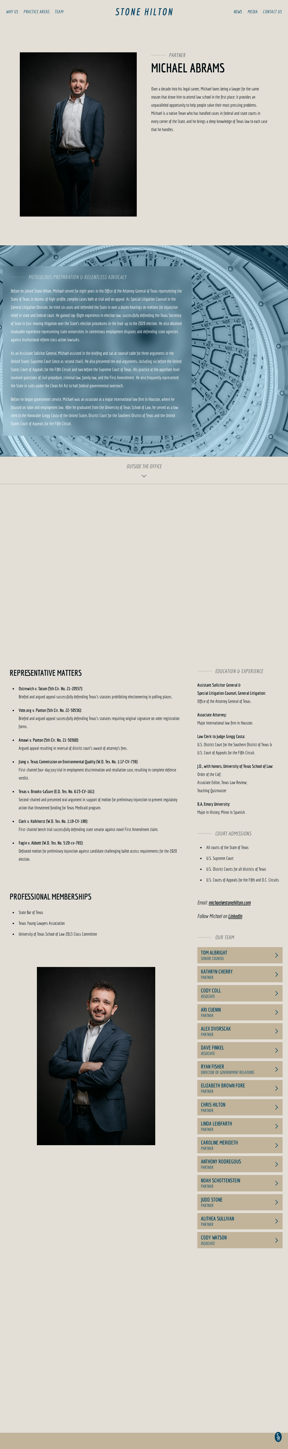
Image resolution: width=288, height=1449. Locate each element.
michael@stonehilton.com (230, 902)
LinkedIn (235, 916)
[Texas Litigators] (144, 11)
